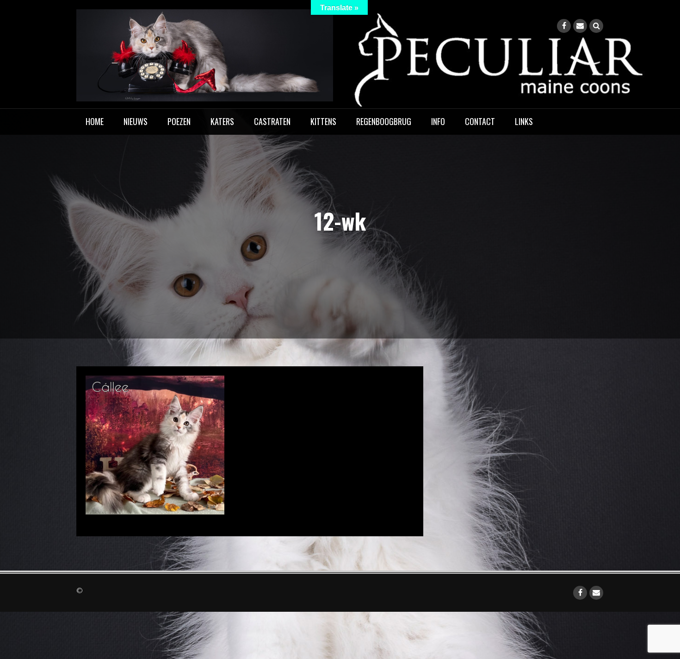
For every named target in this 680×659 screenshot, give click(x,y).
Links (524, 121)
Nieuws (136, 121)
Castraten (272, 121)
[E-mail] (580, 26)
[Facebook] (564, 26)
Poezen (179, 121)
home (95, 121)
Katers (222, 121)
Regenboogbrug (383, 121)
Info (438, 121)
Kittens (323, 121)
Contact (480, 121)
